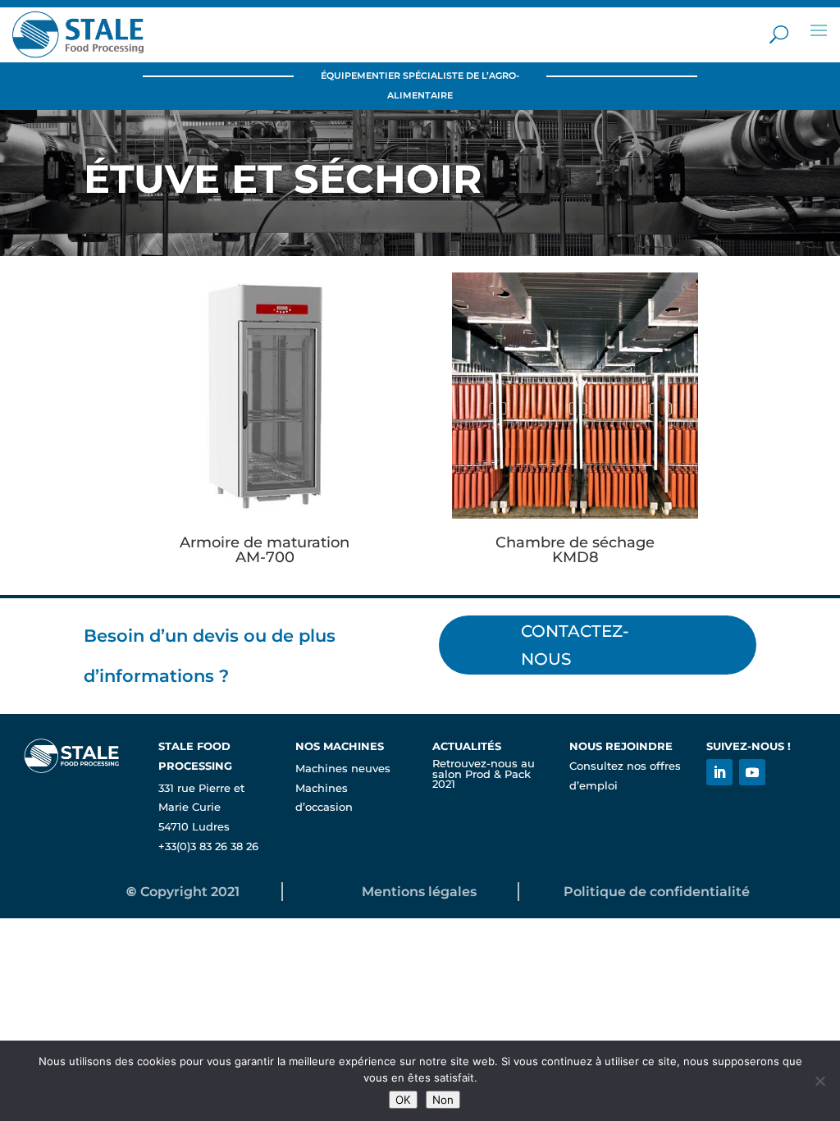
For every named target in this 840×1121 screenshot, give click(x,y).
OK (403, 1099)
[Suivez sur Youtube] (752, 772)
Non (443, 1099)
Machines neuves (342, 768)
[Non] (819, 1081)
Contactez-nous (575, 645)
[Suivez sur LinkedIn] (719, 772)
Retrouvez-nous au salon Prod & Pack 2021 (483, 774)
